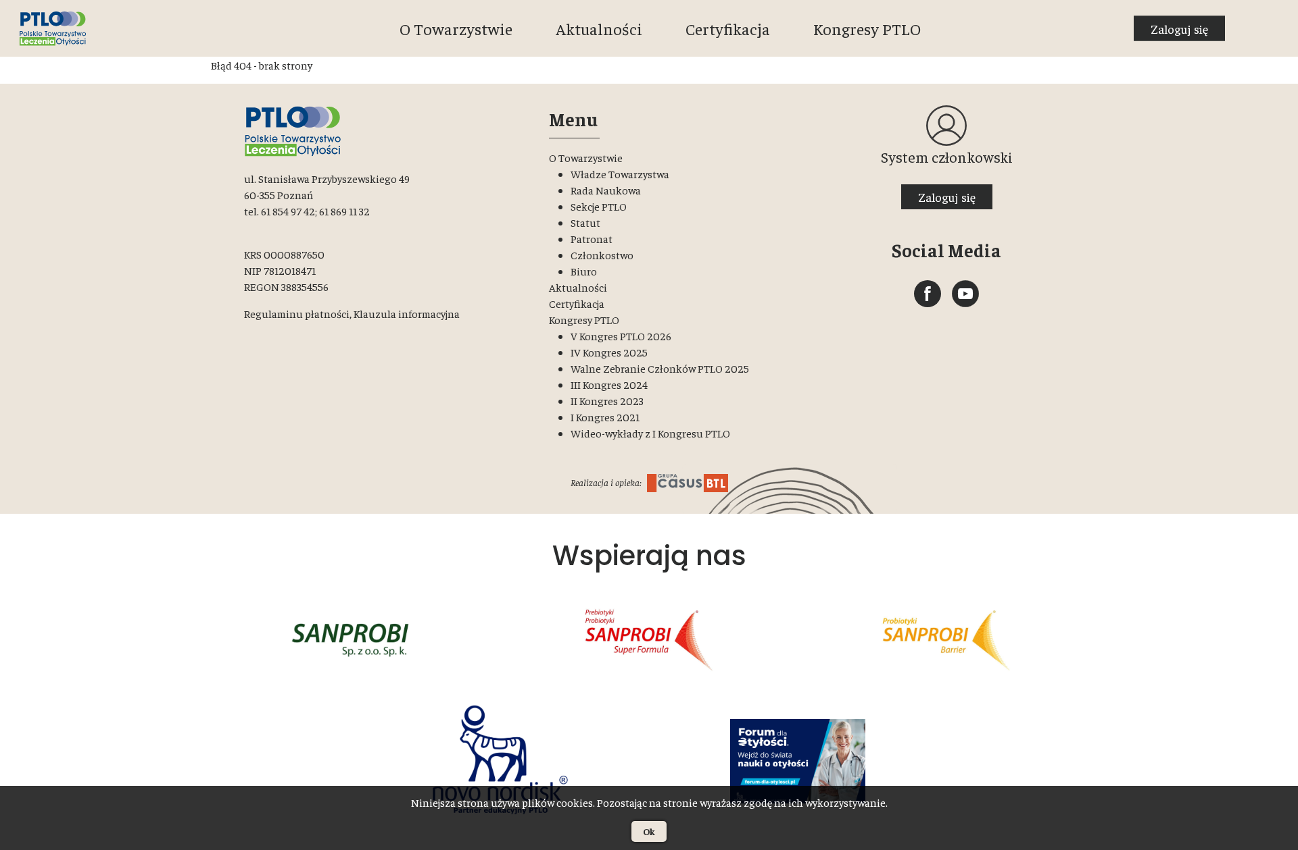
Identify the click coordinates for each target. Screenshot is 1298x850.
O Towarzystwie (456, 28)
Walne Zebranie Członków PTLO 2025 (660, 368)
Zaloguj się (1179, 28)
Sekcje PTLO (599, 206)
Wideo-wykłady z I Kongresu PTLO (650, 433)
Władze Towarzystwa (620, 173)
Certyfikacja (728, 28)
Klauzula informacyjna (407, 313)
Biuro (584, 270)
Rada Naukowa (606, 189)
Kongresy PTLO (867, 28)
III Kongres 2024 (609, 384)
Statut (585, 222)
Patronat (591, 238)
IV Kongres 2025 (609, 351)
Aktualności (599, 28)
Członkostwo (602, 254)
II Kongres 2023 (607, 400)
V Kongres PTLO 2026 (621, 335)
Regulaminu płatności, (298, 313)
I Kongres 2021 (605, 416)
